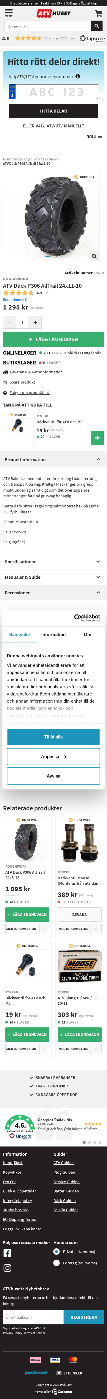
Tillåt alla (53, 736)
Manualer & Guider (23, 577)
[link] (53, 1127)
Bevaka (79, 914)
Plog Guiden (64, 1172)
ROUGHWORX (15, 278)
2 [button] (53, 256)
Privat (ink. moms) (79, 1251)
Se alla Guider (66, 1209)
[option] (54, 215)
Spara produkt (22, 382)
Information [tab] (53, 634)
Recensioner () (15, 299)
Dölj (91, 137)
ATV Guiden (64, 1162)
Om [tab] (87, 634)
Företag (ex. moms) (80, 1263)
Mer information (21, 928)
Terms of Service (34, 1333)
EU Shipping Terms (19, 1219)
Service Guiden (67, 1181)
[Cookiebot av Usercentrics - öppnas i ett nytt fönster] (75, 618)
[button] (53, 38)
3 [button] (59, 256)
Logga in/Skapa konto (22, 1229)
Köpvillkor (12, 1172)
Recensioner (17, 592)
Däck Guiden (65, 1200)
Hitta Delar (53, 111)
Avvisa (53, 775)
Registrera (83, 1317)
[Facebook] (27, 1253)
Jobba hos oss (16, 1209)
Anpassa (50, 756)
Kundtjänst (13, 1162)
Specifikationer (20, 561)
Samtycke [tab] (19, 634)
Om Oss (9, 1181)
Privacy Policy (12, 1333)
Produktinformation (25, 459)
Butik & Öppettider (19, 1191)
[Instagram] (27, 1267)
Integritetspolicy (17, 1200)
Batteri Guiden (66, 1191)
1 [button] (47, 256)
